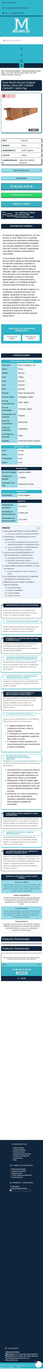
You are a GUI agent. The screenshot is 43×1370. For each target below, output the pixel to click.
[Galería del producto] (21, 113)
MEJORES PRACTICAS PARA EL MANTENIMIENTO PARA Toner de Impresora (23, 562)
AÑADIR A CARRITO (21, 204)
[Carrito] (21, 48)
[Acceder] (21, 55)
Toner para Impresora (29, 71)
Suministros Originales (13, 71)
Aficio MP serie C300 (22, 214)
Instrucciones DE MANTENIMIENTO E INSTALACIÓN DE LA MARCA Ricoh (19, 554)
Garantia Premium (14, 595)
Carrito (23, 978)
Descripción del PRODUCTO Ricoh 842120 (20, 531)
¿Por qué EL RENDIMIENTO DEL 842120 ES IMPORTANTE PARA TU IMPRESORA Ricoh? (24, 543)
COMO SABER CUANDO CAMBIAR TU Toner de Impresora (22, 567)
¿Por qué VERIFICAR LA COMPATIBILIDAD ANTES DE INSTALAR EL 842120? (23, 549)
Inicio (2, 71)
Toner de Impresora (21, 217)
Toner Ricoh (10, 216)
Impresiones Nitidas (14, 587)
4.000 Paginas (24, 212)
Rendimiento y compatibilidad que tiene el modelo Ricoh (20, 538)
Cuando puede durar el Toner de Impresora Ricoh (22, 573)
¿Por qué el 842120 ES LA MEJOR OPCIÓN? (23, 534)
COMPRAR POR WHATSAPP (21, 195)
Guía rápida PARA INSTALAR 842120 (20, 558)
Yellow (31, 217)
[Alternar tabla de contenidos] (37, 528)
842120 (32, 212)
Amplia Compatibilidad (15, 590)
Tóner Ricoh (20, 235)
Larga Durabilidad (13, 593)
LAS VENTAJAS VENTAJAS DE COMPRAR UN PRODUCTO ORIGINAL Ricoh (21, 578)
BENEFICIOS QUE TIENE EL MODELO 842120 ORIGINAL (19, 583)
